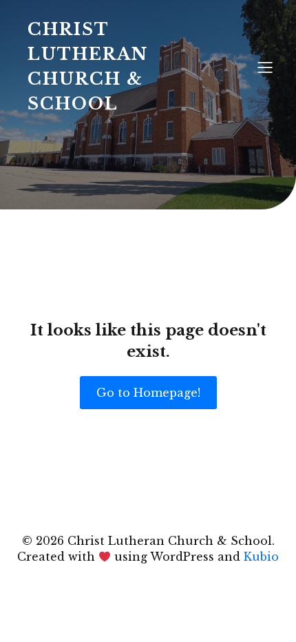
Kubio (261, 556)
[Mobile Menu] (265, 66)
